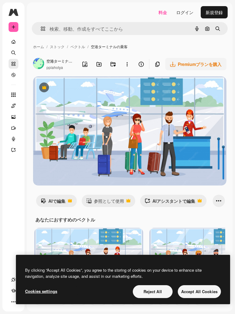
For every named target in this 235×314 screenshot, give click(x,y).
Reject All (153, 291)
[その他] (13, 302)
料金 (163, 12)
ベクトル (77, 46)
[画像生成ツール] (13, 117)
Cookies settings (41, 291)
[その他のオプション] (127, 64)
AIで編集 (53, 202)
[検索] (13, 53)
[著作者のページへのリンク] (38, 64)
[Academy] (13, 291)
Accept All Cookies (199, 291)
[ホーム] (13, 42)
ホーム (38, 46)
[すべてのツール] (13, 95)
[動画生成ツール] (13, 128)
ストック (57, 46)
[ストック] (13, 64)
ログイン (184, 12)
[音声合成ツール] (13, 139)
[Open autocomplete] (40, 28)
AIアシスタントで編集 (170, 202)
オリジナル (75, 88)
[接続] (13, 280)
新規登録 (214, 12)
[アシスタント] (13, 150)
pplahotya (55, 67)
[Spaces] (13, 106)
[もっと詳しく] (13, 75)
